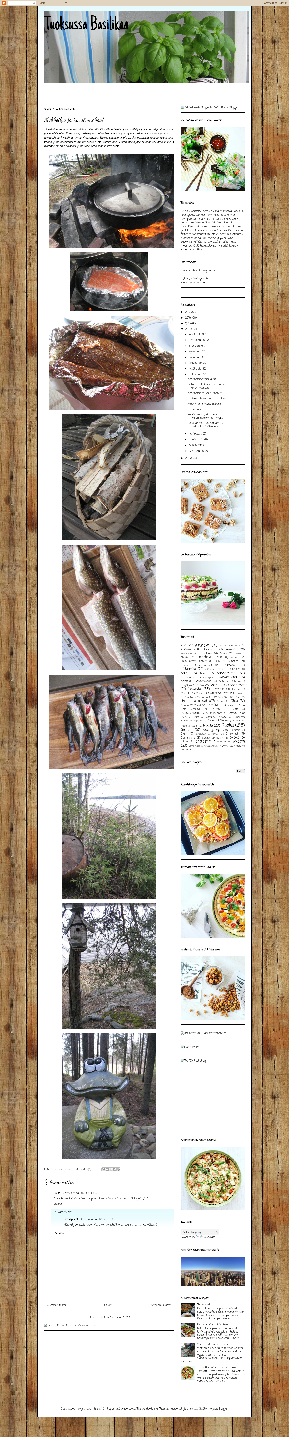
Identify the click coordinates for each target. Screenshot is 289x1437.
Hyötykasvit (232, 657)
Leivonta (194, 689)
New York (223, 697)
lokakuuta (195, 346)
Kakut (235, 669)
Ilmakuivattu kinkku (194, 661)
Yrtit (187, 750)
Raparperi (198, 720)
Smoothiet (232, 734)
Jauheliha (232, 661)
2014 (188, 329)
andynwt (192, 1409)
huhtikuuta (196, 434)
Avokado (231, 650)
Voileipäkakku (211, 746)
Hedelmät (205, 657)
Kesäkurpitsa (203, 681)
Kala (184, 673)
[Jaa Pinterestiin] (118, 1169)
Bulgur (223, 653)
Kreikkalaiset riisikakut (202, 379)
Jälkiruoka (188, 669)
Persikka (195, 709)
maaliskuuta (196, 440)
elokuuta (194, 357)
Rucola (208, 725)
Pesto (235, 709)
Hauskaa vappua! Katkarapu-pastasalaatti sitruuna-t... (206, 425)
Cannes (237, 653)
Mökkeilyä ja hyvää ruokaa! (204, 404)
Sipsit (215, 734)
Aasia (184, 646)
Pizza (184, 717)
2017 (188, 312)
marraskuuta (197, 340)
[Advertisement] (115, 92)
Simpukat (201, 734)
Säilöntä (234, 738)
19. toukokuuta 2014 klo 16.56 (79, 1193)
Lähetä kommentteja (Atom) (112, 1317)
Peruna (215, 709)
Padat (197, 705)
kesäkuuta (195, 369)
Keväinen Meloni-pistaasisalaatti (207, 399)
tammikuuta (197, 451)
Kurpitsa (186, 685)
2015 (188, 324)
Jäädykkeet (211, 669)
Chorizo (185, 657)
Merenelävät (219, 693)
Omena (185, 705)
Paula (57, 1193)
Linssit (236, 689)
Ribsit (184, 726)
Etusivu (108, 1305)
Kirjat (237, 681)
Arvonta (235, 646)
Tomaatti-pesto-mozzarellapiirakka (218, 1368)
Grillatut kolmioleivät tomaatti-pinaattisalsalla (206, 386)
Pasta (241, 705)
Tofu (225, 741)
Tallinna (185, 742)
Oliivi (234, 701)
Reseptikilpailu (233, 721)
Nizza (238, 697)
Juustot (229, 665)
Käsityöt (200, 685)
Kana (203, 673)
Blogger (223, 1409)
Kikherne (223, 681)
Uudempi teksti (56, 1305)
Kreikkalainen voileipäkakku (205, 393)
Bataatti (207, 653)
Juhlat (185, 665)
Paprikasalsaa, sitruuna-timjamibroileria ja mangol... (206, 416)
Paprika (212, 705)
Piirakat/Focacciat (191, 713)
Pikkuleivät (216, 713)
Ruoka (227, 725)
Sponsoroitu (188, 738)
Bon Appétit (71, 1219)
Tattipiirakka (204, 1305)
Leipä (213, 685)
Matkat (200, 693)
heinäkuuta (196, 363)
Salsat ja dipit (212, 730)
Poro (196, 717)
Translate (209, 1237)
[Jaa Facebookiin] (115, 1169)
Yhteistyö (239, 746)
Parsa (231, 705)
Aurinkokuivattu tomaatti (197, 650)
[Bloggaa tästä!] (107, 1169)
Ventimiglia (194, 746)
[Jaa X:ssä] (111, 1169)
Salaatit (187, 730)
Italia (218, 661)
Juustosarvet (196, 409)
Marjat (185, 693)
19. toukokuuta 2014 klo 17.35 (96, 1219)
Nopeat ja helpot (194, 701)
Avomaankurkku (189, 653)
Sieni (184, 734)
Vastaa (58, 1204)
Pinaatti (233, 713)
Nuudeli (221, 701)
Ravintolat (213, 721)
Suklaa (206, 738)
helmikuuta (196, 445)
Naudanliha (207, 697)
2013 (188, 458)
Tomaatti (238, 741)
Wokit (225, 746)
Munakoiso (190, 697)
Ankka (223, 645)
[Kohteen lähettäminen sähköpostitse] (103, 1169)
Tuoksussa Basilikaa (86, 25)
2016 (188, 318)
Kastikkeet (187, 678)
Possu (208, 717)
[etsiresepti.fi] (190, 1047)
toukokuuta (196, 375)
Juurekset (205, 665)
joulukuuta (195, 334)
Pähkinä (222, 717)
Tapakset (201, 741)
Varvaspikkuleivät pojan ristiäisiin (217, 1344)
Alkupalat (202, 645)
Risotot (194, 726)
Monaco (241, 693)
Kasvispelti (208, 677)
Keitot (184, 681)
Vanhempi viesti (161, 1305)
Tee (218, 741)
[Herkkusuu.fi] (203, 1033)
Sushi (219, 738)
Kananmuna (226, 673)
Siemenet (235, 730)
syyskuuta (195, 352)
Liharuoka (218, 689)
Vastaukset (64, 1212)
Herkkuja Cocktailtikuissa (212, 1325)
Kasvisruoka (228, 677)
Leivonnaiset (235, 685)
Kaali (224, 669)
